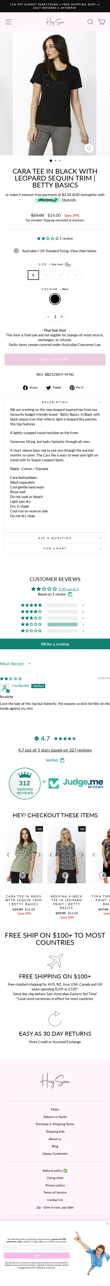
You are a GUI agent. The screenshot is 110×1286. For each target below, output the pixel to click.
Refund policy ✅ (55, 1171)
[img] (11, 678)
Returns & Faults (55, 1117)
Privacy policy (55, 1185)
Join (37, 1255)
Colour (55, 289)
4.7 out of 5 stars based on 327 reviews (55, 749)
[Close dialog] (107, 1223)
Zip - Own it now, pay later (55, 1207)
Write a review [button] (55, 643)
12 (61, 275)
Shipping (48, 220)
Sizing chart (55, 1178)
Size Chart (55, 548)
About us (55, 1139)
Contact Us (55, 1200)
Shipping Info (55, 1131)
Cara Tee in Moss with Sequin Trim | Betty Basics (23, 900)
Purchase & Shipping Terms (55, 1124)
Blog (55, 1146)
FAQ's (55, 1109)
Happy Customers (55, 1154)
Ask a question (55, 538)
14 (75, 275)
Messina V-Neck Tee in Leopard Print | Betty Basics (66, 902)
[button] (48, 238)
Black (55, 299)
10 (47, 275)
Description (55, 402)
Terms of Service (55, 1192)
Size (51, 264)
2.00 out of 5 (69, 589)
